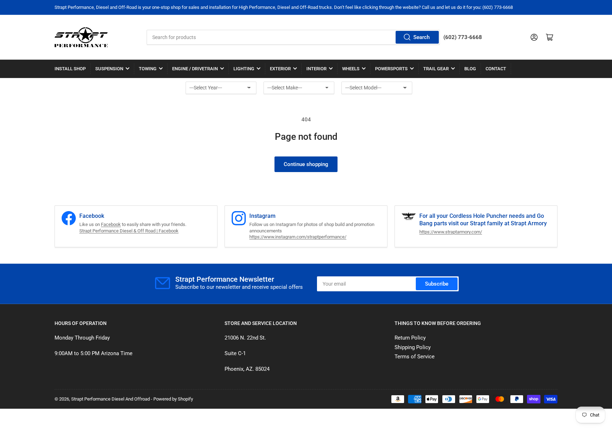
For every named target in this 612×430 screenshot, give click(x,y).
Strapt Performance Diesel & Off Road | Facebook (128, 230)
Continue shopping (306, 164)
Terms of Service (415, 356)
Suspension (109, 68)
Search (421, 37)
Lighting (243, 68)
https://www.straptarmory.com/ (450, 232)
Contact (496, 68)
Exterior (280, 68)
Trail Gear (436, 68)
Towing (148, 68)
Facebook (111, 224)
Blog (470, 68)
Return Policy (410, 338)
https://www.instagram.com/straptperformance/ (297, 236)
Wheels (350, 68)
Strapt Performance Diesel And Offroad (110, 399)
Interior (316, 68)
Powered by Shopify (173, 399)
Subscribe (436, 284)
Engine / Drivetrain (195, 68)
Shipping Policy (413, 347)
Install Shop (70, 68)
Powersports (391, 68)
